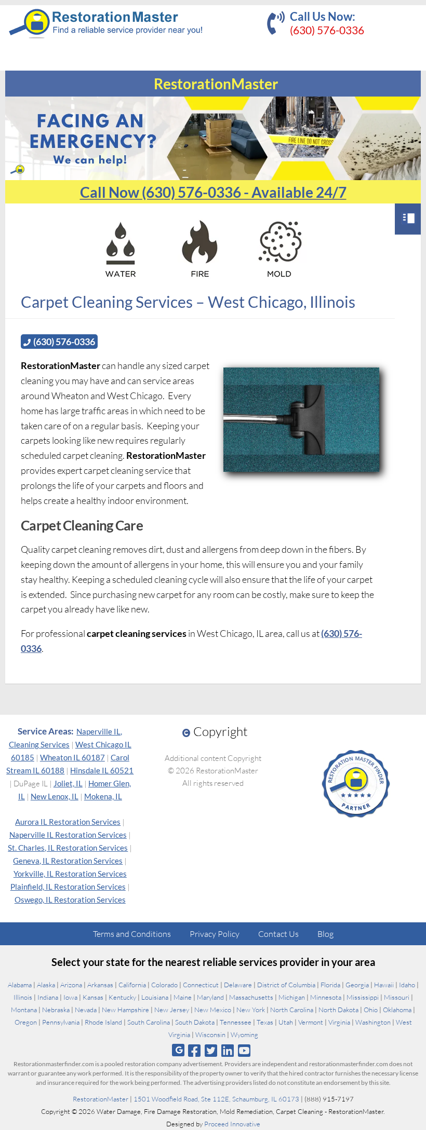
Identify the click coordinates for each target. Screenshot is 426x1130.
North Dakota (338, 1009)
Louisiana (154, 997)
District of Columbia (286, 985)
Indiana (47, 997)
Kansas (93, 997)
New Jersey (171, 1009)
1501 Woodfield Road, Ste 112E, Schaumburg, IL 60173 (216, 1099)
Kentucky (122, 997)
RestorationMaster (100, 1099)
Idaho (407, 985)
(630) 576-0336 (327, 29)
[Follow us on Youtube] (244, 1050)
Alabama (20, 985)
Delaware (238, 985)
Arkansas (100, 985)
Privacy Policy (214, 934)
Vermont (310, 1022)
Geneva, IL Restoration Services (68, 860)
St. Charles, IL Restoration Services (68, 847)
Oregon (26, 1022)
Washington (373, 1022)
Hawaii (384, 985)
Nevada (86, 1009)
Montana (24, 1009)
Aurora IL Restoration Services (68, 821)
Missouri (396, 997)
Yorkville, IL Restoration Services (70, 873)
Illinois (23, 997)
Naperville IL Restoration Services (68, 834)
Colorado (164, 985)
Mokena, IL (103, 796)
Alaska (46, 985)
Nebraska (56, 1009)
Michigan (291, 997)
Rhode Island (103, 1022)
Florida (330, 985)
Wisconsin (210, 1034)
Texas (265, 1022)
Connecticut (201, 985)
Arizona (71, 985)
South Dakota (195, 1022)
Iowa (70, 997)
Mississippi (363, 997)
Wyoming (244, 1034)
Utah (285, 1022)
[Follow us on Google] (178, 1050)
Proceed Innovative (232, 1124)
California (132, 985)
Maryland (210, 997)
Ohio (371, 1009)
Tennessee (235, 1022)
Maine (183, 997)
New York (250, 1009)
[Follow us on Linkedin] (228, 1050)
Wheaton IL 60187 (72, 757)
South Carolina (148, 1022)
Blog (325, 934)
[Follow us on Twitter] (211, 1050)
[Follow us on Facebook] (194, 1050)
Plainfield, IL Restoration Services (68, 886)
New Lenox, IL (54, 796)
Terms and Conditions (132, 934)
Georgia (357, 985)
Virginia (339, 1022)
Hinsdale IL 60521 (102, 770)
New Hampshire (125, 1009)
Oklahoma (397, 1009)
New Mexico (212, 1009)
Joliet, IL (68, 783)
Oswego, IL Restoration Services (70, 899)
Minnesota (325, 997)
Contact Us (278, 934)
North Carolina (291, 1009)
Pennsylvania (60, 1022)
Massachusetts (251, 997)
